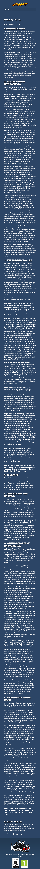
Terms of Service (24, 854)
